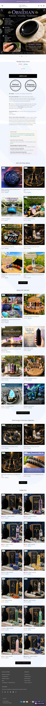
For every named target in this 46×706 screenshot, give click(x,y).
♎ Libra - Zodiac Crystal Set (7, 656)
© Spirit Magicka (6, 701)
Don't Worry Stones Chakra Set (17, 148)
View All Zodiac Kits (23, 662)
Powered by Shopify (7, 702)
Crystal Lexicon (5, 676)
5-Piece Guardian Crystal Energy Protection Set (10, 378)
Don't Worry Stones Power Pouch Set (18, 152)
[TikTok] (15, 692)
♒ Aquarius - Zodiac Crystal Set (30, 516)
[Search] (41, 5)
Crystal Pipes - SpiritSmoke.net (8, 682)
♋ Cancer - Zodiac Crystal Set (7, 628)
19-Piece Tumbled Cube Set (29, 218)
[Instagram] (7, 692)
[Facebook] (2, 692)
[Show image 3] (23, 56)
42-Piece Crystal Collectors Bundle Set (31, 316)
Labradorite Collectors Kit (29, 406)
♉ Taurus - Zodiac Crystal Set (7, 572)
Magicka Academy (6, 674)
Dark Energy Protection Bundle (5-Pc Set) (9, 446)
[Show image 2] (22, 56)
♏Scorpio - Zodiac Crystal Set (30, 600)
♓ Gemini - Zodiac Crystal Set (30, 572)
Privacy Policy (27, 680)
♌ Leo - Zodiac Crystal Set (6, 600)
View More (23, 282)
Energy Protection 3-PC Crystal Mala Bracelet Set (33, 474)
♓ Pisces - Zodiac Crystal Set (7, 544)
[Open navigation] (2, 5)
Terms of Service (28, 682)
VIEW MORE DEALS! (23, 412)
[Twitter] (5, 692)
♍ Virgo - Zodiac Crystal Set (29, 628)
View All (23, 482)
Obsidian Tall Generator (28, 349)
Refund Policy (27, 678)
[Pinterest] (10, 692)
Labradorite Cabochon (5, 218)
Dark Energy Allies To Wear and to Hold (31, 246)
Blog (3, 680)
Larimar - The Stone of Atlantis (7, 406)
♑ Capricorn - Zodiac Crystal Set (8, 516)
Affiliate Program (5, 678)
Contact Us (26, 674)
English (4, 698)
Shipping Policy (27, 676)
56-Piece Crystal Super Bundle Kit (30, 378)
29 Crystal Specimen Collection (7, 246)
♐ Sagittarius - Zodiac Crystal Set (30, 656)
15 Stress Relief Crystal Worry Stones (18, 145)
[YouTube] (13, 692)
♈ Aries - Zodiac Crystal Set (29, 544)
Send (42, 699)
